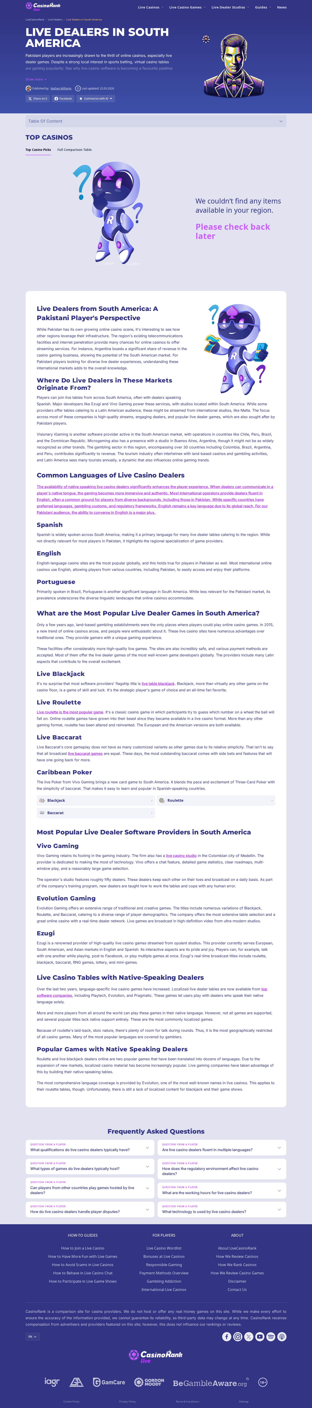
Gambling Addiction (164, 1281)
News (281, 7)
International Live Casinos (164, 1289)
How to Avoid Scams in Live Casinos (82, 1264)
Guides (261, 7)
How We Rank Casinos (237, 1264)
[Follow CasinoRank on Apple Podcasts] (281, 1336)
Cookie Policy (71, 1401)
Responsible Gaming (164, 1264)
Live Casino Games (185, 7)
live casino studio (181, 855)
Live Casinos (148, 7)
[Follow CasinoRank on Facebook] (226, 1336)
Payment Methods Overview (164, 1273)
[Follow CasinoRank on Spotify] (270, 1336)
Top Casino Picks (38, 150)
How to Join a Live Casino (82, 1248)
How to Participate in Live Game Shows (83, 1281)
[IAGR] (52, 1382)
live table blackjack (158, 683)
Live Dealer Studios (228, 7)
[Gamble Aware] (211, 1382)
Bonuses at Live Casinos (164, 1256)
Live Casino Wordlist (164, 1248)
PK (30, 1336)
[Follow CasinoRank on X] (248, 1336)
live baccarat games (85, 753)
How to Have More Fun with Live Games (82, 1256)
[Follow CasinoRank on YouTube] (259, 1336)
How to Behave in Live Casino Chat (83, 1273)
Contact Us (237, 1289)
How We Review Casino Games (237, 1273)
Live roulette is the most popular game (70, 712)
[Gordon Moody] (149, 1382)
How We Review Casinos (237, 1256)
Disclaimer (237, 1281)
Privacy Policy (127, 1401)
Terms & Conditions (187, 1401)
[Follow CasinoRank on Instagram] (237, 1336)
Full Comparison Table (74, 150)
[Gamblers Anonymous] (76, 1382)
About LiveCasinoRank (237, 1248)
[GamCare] (109, 1382)
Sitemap (244, 1401)
